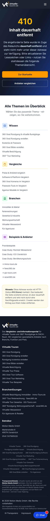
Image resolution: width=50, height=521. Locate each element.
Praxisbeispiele (8, 245)
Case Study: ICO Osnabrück (14, 254)
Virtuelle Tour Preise (10, 371)
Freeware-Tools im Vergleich (14, 186)
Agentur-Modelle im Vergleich (15, 190)
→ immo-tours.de (9, 264)
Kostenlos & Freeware (11, 143)
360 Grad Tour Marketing (13, 378)
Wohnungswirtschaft (11, 220)
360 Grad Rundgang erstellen (15, 138)
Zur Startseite (25, 74)
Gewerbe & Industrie (11, 216)
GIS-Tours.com (29, 402)
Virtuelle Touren (15, 446)
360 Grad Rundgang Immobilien (14, 459)
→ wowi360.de (8, 277)
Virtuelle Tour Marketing (25, 456)
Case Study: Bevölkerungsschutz (16, 258)
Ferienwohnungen (9, 211)
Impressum (26, 513)
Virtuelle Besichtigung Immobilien (16, 394)
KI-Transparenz (11, 513)
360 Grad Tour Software (12, 374)
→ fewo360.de (8, 268)
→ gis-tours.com (9, 273)
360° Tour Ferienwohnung (13, 398)
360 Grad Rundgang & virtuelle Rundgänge (21, 134)
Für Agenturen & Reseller (13, 413)
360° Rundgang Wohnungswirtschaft (18, 406)
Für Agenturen (8, 228)
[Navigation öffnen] (45, 4)
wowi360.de (41, 406)
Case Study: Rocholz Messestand (16, 250)
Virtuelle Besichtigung (11, 151)
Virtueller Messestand (11, 224)
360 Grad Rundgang (11, 352)
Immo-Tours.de (38, 394)
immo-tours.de (16, 485)
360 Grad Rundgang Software (36, 453)
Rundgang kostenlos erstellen (15, 359)
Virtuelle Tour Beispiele (12, 382)
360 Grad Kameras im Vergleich (16, 181)
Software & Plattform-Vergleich (15, 177)
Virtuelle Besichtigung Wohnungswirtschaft (24, 466)
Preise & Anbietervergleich (13, 173)
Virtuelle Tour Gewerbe (12, 402)
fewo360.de (31, 398)
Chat (43, 514)
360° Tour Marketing (11, 156)
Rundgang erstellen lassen (14, 449)
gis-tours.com (38, 485)
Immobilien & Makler (11, 207)
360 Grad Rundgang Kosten (12, 453)
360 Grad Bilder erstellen (13, 147)
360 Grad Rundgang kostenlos (33, 469)
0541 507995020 (10, 436)
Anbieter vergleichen (25, 83)
